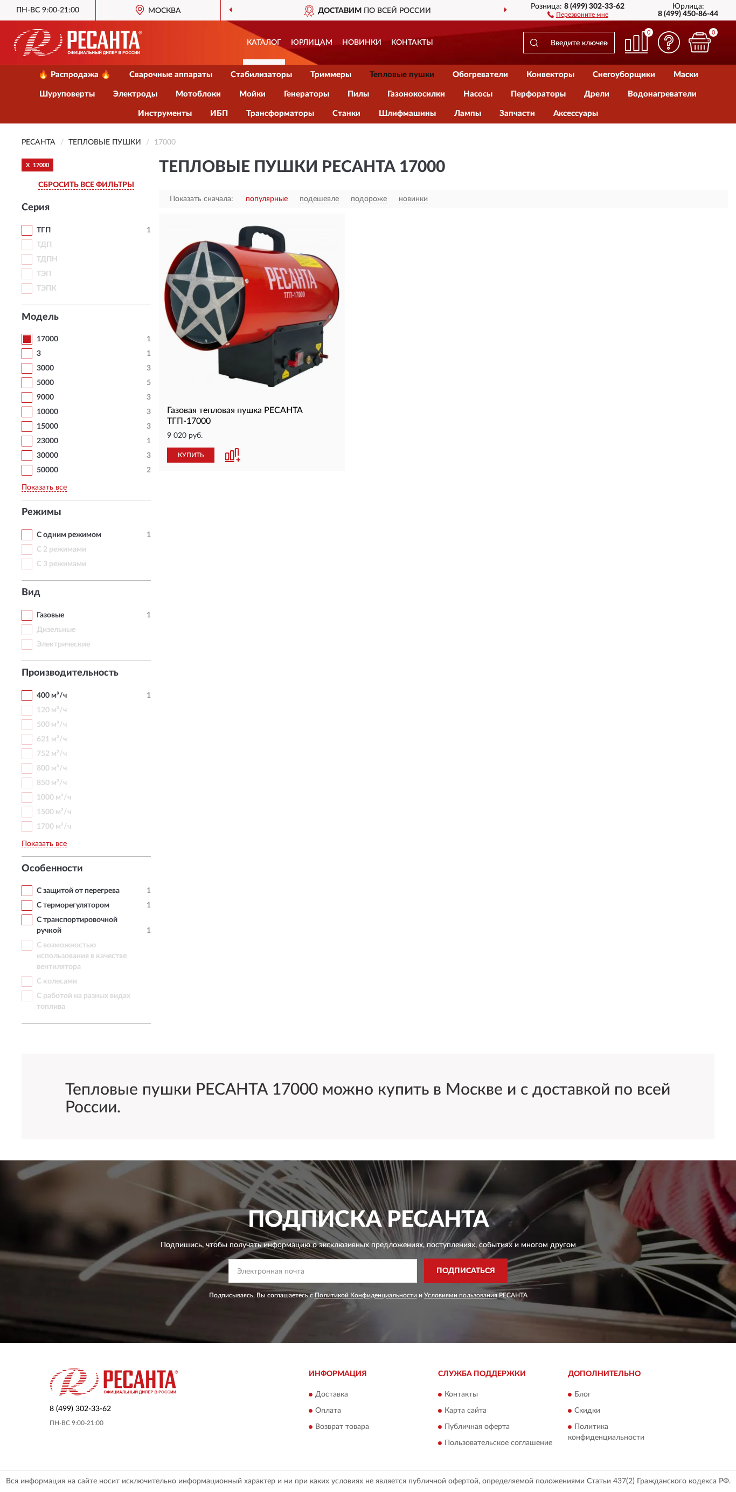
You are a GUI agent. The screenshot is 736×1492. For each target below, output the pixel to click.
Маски (685, 75)
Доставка (331, 1395)
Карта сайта (466, 1411)
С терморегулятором (73, 905)
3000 (45, 368)
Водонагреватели (662, 94)
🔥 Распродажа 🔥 (74, 75)
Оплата (328, 1411)
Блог (582, 1395)
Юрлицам (311, 42)
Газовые (50, 615)
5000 (45, 383)
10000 (47, 412)
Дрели (596, 94)
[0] (699, 42)
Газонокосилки (416, 94)
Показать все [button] (44, 487)
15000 (47, 426)
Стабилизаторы (261, 75)
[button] (577, 14)
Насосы (477, 94)
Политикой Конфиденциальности (366, 1295)
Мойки (252, 94)
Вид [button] (31, 592)
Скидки (587, 1411)
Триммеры (330, 75)
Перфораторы (538, 94)
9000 (45, 397)
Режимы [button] (41, 512)
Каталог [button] (264, 42)
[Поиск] (534, 42)
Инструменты (165, 113)
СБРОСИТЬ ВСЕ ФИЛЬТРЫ (86, 185)
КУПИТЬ (191, 455)
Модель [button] (40, 317)
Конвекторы (550, 75)
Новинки (361, 42)
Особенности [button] (52, 869)
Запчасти (517, 113)
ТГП (44, 230)
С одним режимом (69, 535)
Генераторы (306, 94)
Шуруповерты (67, 94)
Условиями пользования (460, 1295)
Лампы (467, 113)
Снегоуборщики (624, 75)
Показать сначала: (201, 199)
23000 (47, 441)
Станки (346, 113)
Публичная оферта (477, 1427)
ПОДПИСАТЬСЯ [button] (465, 1271)
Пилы (358, 94)
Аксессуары (575, 113)
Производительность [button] (70, 673)
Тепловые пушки (402, 75)
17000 (47, 339)
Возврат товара (342, 1427)
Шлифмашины (407, 113)
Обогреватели (480, 75)
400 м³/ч (52, 695)
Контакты (412, 42)
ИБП (219, 113)
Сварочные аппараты (170, 75)
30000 (47, 455)
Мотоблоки (198, 94)
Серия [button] (36, 207)
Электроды (135, 94)
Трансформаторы (280, 113)
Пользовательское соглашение (498, 1443)
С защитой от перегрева (78, 891)
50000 (47, 470)
